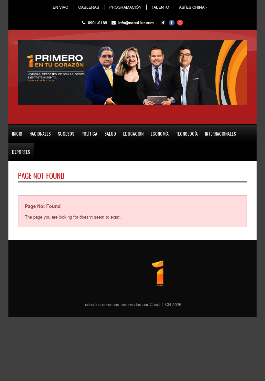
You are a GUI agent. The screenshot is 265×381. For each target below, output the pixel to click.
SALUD (110, 133)
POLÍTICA (89, 133)
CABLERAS (88, 7)
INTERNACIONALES (220, 133)
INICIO (17, 133)
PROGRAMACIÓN (125, 7)
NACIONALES (40, 133)
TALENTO (160, 7)
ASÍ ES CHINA (193, 7)
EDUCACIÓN (133, 133)
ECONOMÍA (160, 133)
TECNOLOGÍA (187, 133)
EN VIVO (60, 7)
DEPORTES (21, 151)
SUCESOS (66, 133)
